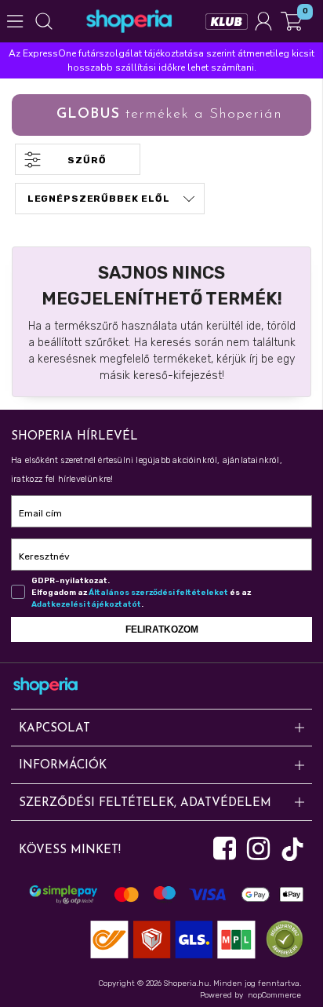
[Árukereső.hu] (280, 939)
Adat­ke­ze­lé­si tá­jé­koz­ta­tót (86, 604)
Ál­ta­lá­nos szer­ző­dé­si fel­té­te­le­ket (158, 592)
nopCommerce (274, 995)
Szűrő (86, 160)
